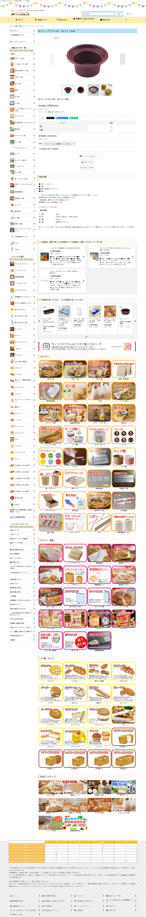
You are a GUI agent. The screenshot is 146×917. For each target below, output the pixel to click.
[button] (126, 20)
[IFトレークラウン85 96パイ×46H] (87, 59)
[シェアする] (42, 118)
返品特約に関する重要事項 (49, 149)
